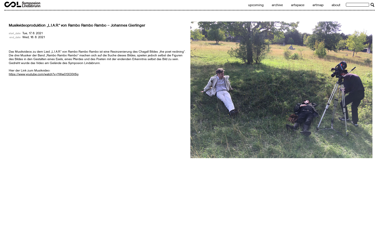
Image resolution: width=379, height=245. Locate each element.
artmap (318, 5)
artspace (297, 5)
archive (277, 5)
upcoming (256, 5)
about (336, 5)
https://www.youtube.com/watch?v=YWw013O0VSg (44, 74)
